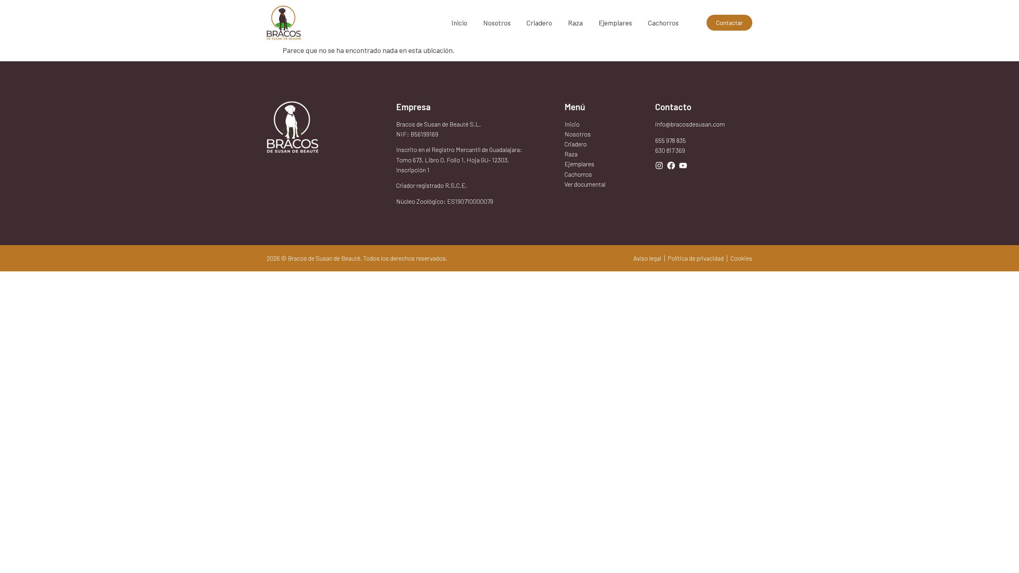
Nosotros (497, 23)
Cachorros (663, 23)
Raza (575, 23)
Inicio (459, 23)
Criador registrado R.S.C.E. (431, 185)
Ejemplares (615, 23)
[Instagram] (659, 166)
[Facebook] (671, 166)
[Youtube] (683, 166)
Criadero (539, 23)
